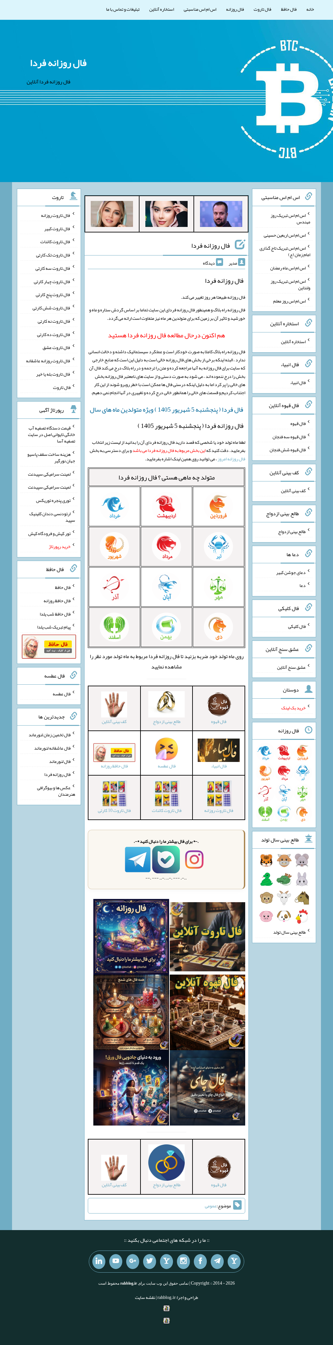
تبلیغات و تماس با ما (123, 9)
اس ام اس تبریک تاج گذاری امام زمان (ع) (285, 251)
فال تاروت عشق (57, 347)
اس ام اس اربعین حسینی (285, 234)
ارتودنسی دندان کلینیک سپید (52, 517)
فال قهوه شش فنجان (288, 449)
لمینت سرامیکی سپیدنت (49, 473)
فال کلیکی (297, 626)
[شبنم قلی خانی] (112, 215)
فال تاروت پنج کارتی (53, 294)
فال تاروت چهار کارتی (52, 281)
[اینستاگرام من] (183, 1261)
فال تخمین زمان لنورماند (50, 734)
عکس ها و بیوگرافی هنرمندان (56, 791)
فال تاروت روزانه (56, 215)
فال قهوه (298, 423)
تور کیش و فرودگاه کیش (49, 533)
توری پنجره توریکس (53, 500)
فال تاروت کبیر (57, 228)
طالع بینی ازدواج (292, 531)
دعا (303, 585)
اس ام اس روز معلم (289, 300)
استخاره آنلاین (161, 9)
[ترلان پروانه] (166, 215)
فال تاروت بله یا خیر (53, 374)
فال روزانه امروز (231, 458)
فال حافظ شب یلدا (55, 613)
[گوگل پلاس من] (132, 1261)
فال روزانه (235, 9)
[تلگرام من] (217, 1261)
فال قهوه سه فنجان (289, 436)
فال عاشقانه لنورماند (52, 748)
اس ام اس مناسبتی (200, 9)
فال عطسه (62, 693)
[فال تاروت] (208, 938)
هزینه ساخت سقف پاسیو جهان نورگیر (51, 457)
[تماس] (166, 1261)
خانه (310, 9)
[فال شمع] (131, 1013)
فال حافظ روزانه (57, 600)
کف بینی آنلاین (293, 490)
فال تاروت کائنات (55, 241)
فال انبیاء (298, 382)
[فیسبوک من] (200, 1261)
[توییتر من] (149, 1261)
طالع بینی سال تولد (289, 932)
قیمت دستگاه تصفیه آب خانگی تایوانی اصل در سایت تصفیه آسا (51, 434)
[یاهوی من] (234, 1261)
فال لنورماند (60, 761)
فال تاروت (262, 9)
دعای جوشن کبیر (291, 572)
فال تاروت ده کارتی (54, 334)
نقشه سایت (145, 1297)
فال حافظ (289, 9)
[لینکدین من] (98, 1261)
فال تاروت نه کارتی (54, 321)
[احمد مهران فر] (221, 215)
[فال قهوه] (208, 1013)
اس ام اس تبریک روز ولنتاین (290, 284)
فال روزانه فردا (58, 62)
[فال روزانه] (131, 938)
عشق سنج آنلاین (291, 666)
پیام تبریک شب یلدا (54, 626)
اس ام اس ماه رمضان (288, 267)
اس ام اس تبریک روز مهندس (290, 218)
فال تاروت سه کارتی (53, 268)
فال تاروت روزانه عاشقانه (48, 360)
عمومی (211, 1205)
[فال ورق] (131, 1089)
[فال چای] (208, 1089)
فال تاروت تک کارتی (53, 254)
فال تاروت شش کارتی (52, 307)
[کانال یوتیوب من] (115, 1261)
